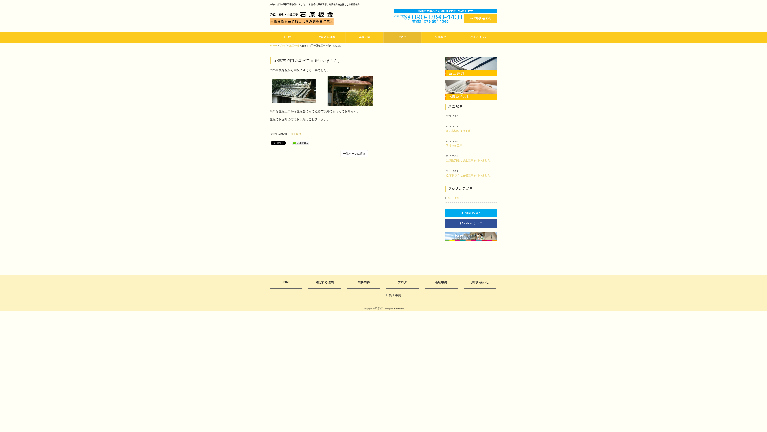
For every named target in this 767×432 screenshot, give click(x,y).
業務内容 (364, 282)
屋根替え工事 (454, 143)
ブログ (283, 45)
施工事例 (294, 45)
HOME (273, 45)
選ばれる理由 (325, 282)
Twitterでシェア (472, 212)
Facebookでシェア (471, 223)
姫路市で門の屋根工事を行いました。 (469, 173)
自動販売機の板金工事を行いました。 (469, 158)
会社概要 (441, 282)
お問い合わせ (480, 282)
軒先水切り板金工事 (458, 128)
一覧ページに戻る (354, 153)
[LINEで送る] (300, 142)
